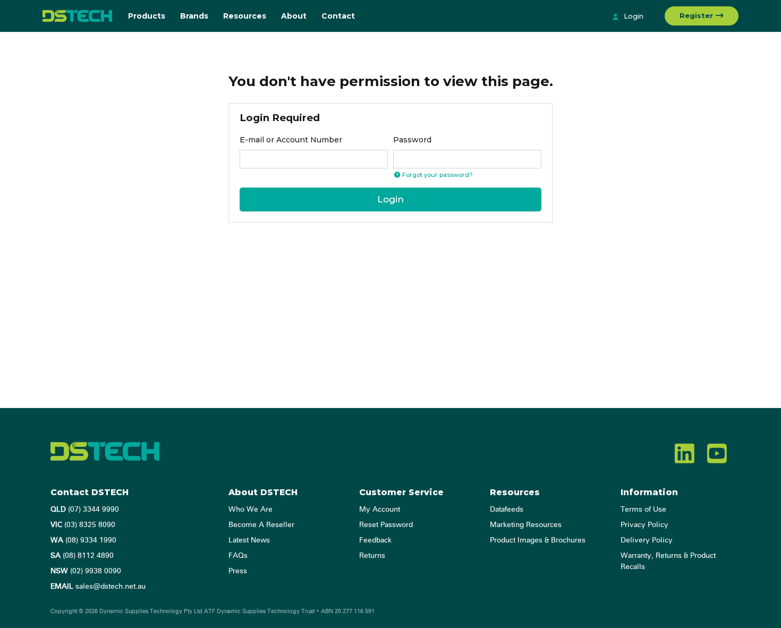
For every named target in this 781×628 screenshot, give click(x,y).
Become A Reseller (261, 525)
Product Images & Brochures (537, 540)
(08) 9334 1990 (83, 540)
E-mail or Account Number (291, 140)
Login (632, 16)
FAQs (238, 555)
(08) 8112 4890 (82, 555)
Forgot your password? (437, 175)
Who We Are (250, 509)
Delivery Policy (647, 540)
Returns (372, 555)
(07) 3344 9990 (84, 509)
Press (237, 571)
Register (697, 15)
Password (412, 140)
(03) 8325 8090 (82, 525)
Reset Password (386, 525)
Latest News (249, 540)
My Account (379, 509)
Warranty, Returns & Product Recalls (668, 561)
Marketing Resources (526, 525)
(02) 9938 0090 (85, 571)
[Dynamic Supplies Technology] (77, 16)
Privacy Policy (644, 525)
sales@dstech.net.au (98, 586)
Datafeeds (506, 509)
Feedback (375, 540)
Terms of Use (643, 509)
